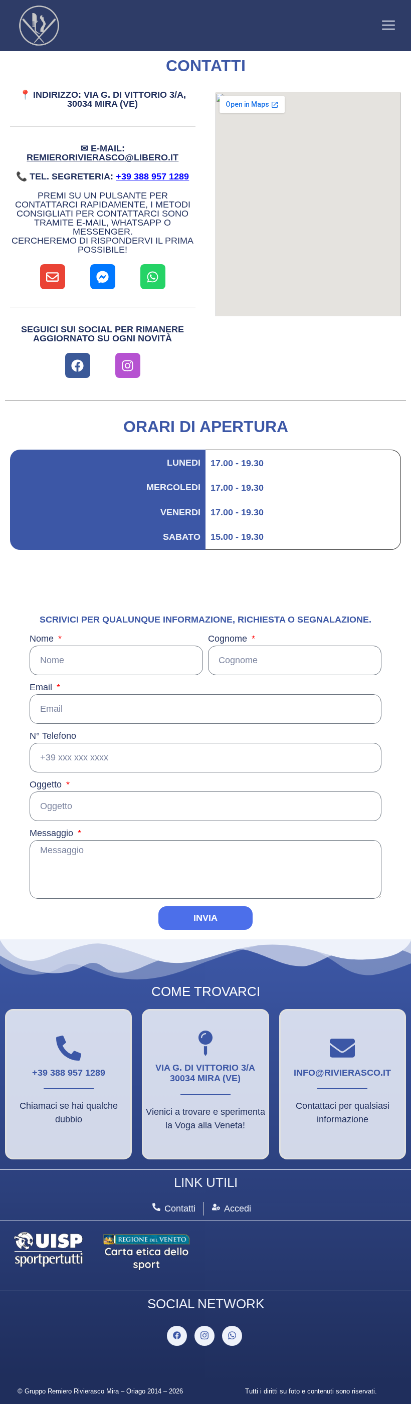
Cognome (229, 639)
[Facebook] (77, 365)
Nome (43, 639)
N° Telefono (53, 736)
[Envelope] (52, 276)
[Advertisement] (308, 351)
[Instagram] (127, 365)
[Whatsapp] (152, 276)
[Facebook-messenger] (102, 276)
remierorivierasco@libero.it (102, 157)
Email (42, 687)
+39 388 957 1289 (152, 176)
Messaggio (53, 833)
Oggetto (47, 784)
